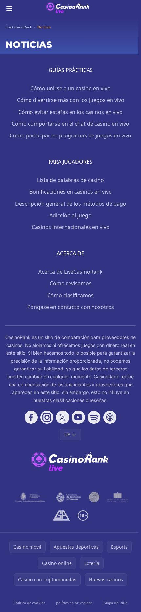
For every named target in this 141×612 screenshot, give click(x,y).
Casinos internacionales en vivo (71, 227)
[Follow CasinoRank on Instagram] (46, 417)
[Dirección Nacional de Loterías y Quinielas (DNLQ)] (30, 497)
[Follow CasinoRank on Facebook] (31, 417)
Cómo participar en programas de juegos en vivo (70, 135)
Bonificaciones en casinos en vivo (71, 191)
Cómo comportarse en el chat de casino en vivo (70, 123)
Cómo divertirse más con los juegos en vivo (70, 100)
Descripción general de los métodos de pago (70, 203)
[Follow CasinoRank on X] (62, 417)
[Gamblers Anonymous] (61, 515)
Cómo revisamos (70, 283)
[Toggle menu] (9, 8)
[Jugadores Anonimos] (94, 497)
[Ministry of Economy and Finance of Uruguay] (68, 497)
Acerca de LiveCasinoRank (70, 271)
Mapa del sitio (116, 602)
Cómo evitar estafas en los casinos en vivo (70, 112)
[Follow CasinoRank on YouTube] (78, 417)
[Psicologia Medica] (117, 497)
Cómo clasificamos (70, 295)
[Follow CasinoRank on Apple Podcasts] (109, 417)
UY (67, 434)
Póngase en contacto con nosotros (70, 307)
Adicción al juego (70, 215)
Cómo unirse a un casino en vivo (70, 88)
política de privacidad (74, 602)
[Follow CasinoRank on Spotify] (94, 417)
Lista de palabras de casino (70, 180)
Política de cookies (29, 602)
